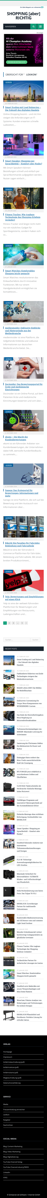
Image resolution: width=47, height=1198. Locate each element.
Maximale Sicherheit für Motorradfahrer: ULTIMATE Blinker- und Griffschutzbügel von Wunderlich (29, 878)
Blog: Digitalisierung (10, 1157)
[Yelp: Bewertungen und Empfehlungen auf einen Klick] (23, 580)
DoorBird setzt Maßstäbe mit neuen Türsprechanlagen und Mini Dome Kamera (28, 989)
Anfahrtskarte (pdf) (10, 1072)
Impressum (7, 1057)
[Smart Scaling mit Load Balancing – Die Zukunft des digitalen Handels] (23, 91)
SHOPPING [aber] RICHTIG (23, 16)
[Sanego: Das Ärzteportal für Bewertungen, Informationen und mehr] (23, 474)
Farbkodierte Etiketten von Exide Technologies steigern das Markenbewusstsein (30, 676)
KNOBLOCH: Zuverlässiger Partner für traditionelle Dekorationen (27, 906)
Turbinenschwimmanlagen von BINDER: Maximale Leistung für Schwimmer (29, 732)
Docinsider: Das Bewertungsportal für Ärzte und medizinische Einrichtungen (24, 387)
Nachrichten (8, 1125)
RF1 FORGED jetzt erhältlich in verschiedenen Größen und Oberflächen (29, 774)
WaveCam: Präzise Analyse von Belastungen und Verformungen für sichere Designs (29, 1003)
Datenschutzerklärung (11, 1083)
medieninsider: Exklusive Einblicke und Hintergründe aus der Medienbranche (22, 330)
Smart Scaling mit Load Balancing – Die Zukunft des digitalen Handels (23, 108)
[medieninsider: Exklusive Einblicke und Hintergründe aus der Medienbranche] (23, 311)
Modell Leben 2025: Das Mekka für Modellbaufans (29, 689)
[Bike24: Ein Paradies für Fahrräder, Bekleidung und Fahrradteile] (23, 526)
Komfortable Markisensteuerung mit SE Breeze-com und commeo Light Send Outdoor (30, 920)
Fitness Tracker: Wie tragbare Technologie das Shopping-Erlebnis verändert (22, 217)
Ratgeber (6, 1120)
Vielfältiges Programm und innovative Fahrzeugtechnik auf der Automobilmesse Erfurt (29, 803)
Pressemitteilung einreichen (14, 1109)
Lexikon (8, 82)
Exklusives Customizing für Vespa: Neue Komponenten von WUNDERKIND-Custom (29, 703)
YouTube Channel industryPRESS (16, 1167)
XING (5, 1177)
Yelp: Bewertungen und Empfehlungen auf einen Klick (24, 598)
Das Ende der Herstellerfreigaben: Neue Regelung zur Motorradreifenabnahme (30, 718)
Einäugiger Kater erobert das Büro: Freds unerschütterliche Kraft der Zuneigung (29, 760)
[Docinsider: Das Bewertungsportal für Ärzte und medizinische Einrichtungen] (23, 368)
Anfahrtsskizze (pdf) (11, 1067)
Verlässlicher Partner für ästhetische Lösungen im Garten (30, 961)
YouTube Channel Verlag (12, 1162)
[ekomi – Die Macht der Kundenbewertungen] (23, 420)
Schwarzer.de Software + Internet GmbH (24, 1195)
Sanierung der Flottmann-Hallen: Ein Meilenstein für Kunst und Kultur (30, 746)
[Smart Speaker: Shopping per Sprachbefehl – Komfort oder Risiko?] (23, 144)
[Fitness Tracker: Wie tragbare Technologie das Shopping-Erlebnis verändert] (23, 198)
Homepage (7, 1052)
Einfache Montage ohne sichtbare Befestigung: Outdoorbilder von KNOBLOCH (30, 817)
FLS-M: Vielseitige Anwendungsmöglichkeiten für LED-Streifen (29, 862)
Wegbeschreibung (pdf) (12, 1078)
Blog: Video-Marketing (11, 1151)
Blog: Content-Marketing (12, 1146)
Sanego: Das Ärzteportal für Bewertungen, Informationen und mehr (21, 493)
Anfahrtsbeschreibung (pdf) (14, 1062)
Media (5, 1104)
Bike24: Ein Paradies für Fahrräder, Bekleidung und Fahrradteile (22, 544)
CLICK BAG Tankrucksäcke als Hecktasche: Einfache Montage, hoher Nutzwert (29, 789)
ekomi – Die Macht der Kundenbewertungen (16, 438)
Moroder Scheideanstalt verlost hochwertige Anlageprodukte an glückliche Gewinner (29, 935)
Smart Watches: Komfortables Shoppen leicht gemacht (20, 272)
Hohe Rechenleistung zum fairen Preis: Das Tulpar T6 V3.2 (30, 892)
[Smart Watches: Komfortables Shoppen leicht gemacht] (23, 254)
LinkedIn (6, 1172)
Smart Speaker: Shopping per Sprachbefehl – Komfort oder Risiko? (23, 162)
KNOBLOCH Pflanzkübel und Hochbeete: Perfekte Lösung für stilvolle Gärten (29, 1017)
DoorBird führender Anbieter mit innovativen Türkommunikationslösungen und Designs (30, 847)
